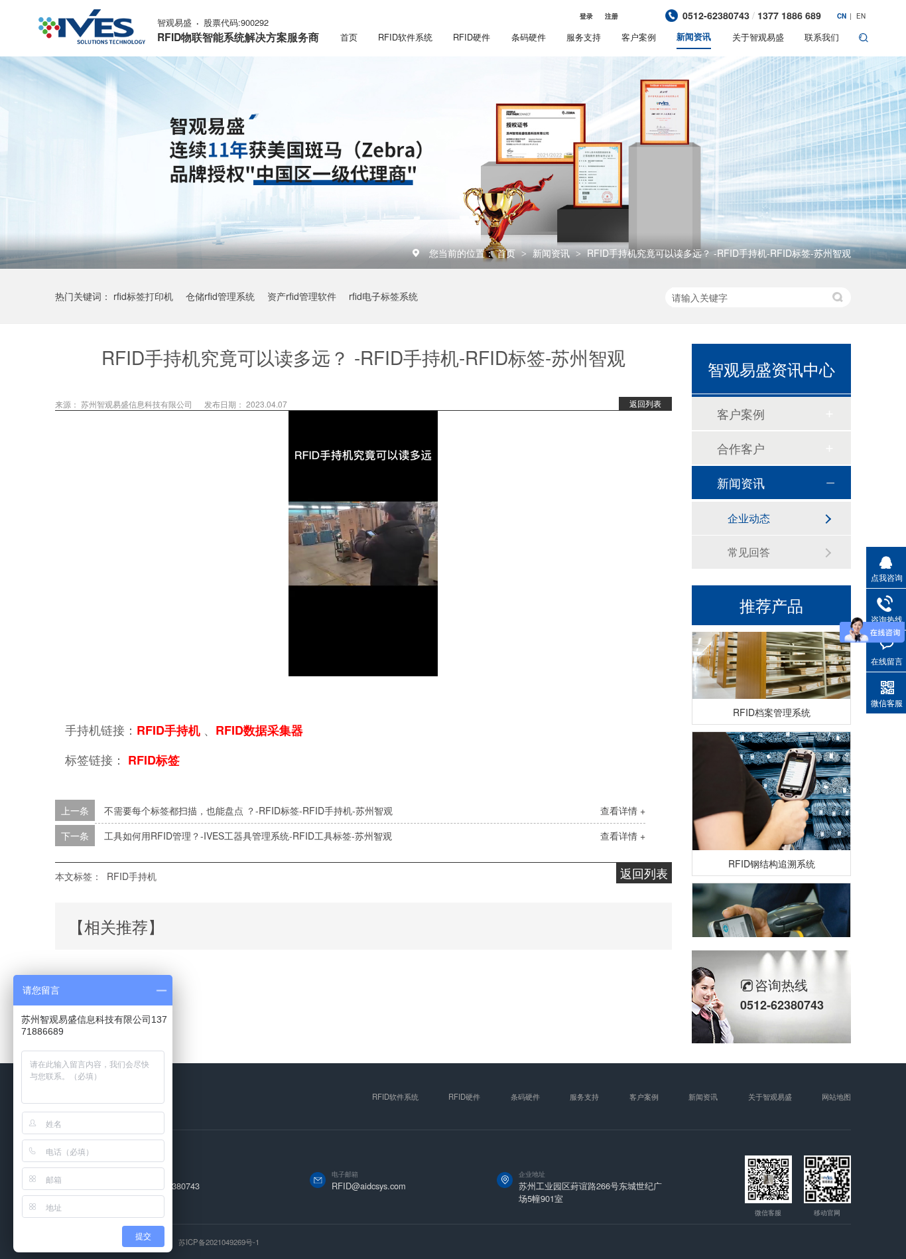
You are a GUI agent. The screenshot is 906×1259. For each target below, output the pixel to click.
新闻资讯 (694, 36)
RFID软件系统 (405, 37)
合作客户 (741, 448)
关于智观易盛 (758, 37)
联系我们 (822, 37)
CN (841, 16)
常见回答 (749, 551)
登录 (586, 16)
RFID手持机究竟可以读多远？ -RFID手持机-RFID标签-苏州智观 (719, 252)
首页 (348, 37)
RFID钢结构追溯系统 (771, 856)
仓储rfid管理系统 (220, 296)
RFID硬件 (471, 37)
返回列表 (645, 403)
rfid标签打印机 (143, 296)
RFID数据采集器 (259, 730)
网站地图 (836, 1096)
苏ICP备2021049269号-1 (218, 1241)
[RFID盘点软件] (771, 935)
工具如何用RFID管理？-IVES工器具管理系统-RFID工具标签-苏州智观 (248, 835)
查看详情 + (622, 810)
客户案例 (638, 37)
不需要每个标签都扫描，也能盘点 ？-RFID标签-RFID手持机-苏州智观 (248, 810)
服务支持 (583, 37)
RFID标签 (154, 760)
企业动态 (749, 518)
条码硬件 (528, 37)
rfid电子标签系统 (383, 296)
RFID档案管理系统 (771, 704)
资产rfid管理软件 (301, 296)
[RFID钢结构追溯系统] (771, 784)
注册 (611, 16)
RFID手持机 (168, 730)
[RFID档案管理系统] (771, 632)
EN (861, 16)
